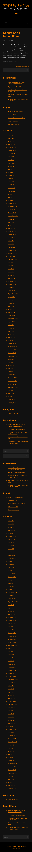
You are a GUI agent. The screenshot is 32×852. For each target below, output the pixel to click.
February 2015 (12, 247)
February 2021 (12, 147)
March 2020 (11, 169)
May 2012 (11, 331)
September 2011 (12, 356)
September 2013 (13, 294)
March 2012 (11, 337)
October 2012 (12, 315)
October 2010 (12, 384)
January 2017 (12, 203)
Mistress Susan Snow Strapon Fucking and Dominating (16, 82)
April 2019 (11, 185)
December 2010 (12, 378)
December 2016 (12, 206)
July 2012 (11, 325)
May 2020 (11, 163)
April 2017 (11, 194)
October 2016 (12, 213)
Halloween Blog (16, 848)
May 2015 (11, 244)
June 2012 (11, 328)
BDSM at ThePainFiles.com (16, 111)
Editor (4, 40)
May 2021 (11, 138)
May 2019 (11, 181)
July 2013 (11, 300)
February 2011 (12, 371)
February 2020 (12, 172)
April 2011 (11, 365)
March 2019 (11, 188)
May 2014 (11, 272)
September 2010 (13, 387)
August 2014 (11, 262)
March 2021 (11, 144)
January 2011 (12, 374)
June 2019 (11, 178)
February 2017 (12, 200)
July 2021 (11, 135)
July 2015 (11, 241)
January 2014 (12, 284)
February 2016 (12, 231)
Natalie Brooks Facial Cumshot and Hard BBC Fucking (18, 100)
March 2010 (11, 399)
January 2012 (12, 343)
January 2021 (12, 150)
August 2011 (11, 359)
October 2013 (12, 290)
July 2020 (11, 157)
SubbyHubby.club (13, 121)
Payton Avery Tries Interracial (16, 87)
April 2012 (11, 334)
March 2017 (11, 197)
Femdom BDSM (12, 115)
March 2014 (11, 278)
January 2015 (12, 250)
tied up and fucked (13, 124)
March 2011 (11, 368)
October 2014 (12, 256)
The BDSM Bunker (12, 61)
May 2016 (11, 222)
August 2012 (11, 322)
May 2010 (11, 393)
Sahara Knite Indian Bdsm (11, 34)
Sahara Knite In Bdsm (22, 66)
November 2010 (12, 381)
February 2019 (12, 191)
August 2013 (11, 297)
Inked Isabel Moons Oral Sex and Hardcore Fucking (17, 90)
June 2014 (11, 269)
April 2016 (11, 225)
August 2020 (11, 153)
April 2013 (11, 309)
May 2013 (11, 306)
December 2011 (12, 346)
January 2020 (12, 175)
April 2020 (11, 166)
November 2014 (12, 253)
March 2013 (11, 312)
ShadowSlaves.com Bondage (16, 118)
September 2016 (13, 216)
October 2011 (12, 353)
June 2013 (11, 303)
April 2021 (11, 141)
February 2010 (12, 403)
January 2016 (12, 234)
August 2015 (11, 238)
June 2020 (11, 160)
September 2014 (13, 259)
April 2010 (11, 396)
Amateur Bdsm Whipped (10, 65)
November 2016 (12, 210)
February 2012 (12, 340)
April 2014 (11, 275)
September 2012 (13, 318)
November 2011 (12, 350)
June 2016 (11, 219)
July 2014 (11, 266)
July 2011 (10, 362)
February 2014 (12, 281)
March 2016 (11, 228)
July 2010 (11, 390)
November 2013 (12, 287)
